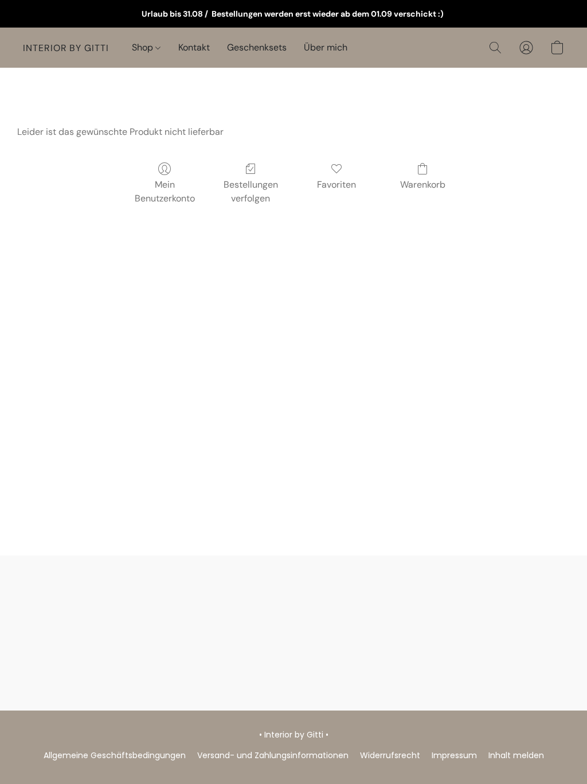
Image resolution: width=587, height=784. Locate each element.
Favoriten (336, 184)
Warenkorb (422, 184)
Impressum (454, 755)
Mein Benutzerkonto (165, 191)
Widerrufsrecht (390, 755)
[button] (66, 47)
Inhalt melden (516, 755)
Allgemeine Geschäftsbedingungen (115, 755)
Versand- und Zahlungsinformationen (273, 755)
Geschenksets (257, 47)
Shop (143, 47)
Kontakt (194, 47)
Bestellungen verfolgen (251, 191)
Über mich (325, 47)
